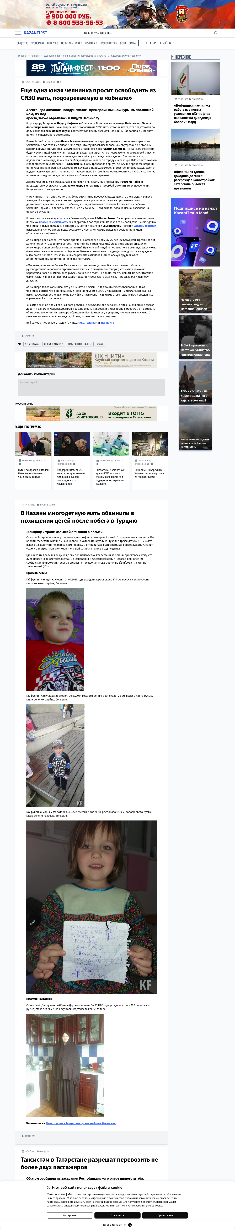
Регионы (35, 55)
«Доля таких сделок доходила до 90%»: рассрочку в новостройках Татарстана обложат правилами (194, 180)
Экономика (37, 43)
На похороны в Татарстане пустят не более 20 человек (81, 1123)
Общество (22, 43)
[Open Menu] (18, 33)
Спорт (78, 43)
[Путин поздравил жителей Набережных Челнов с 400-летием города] (33, 444)
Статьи (132, 43)
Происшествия (108, 43)
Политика (67, 43)
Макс (80, 322)
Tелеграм (91, 322)
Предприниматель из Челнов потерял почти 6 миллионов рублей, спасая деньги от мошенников (71, 476)
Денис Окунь (32, 343)
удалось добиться (145, 225)
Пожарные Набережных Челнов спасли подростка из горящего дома (149, 473)
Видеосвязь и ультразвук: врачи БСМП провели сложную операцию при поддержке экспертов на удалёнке (110, 476)
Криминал (91, 43)
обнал (100, 343)
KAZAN (35, 33)
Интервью (52, 43)
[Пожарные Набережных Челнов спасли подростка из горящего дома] (150, 444)
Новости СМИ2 (24, 403)
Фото (123, 43)
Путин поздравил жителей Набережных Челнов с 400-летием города (33, 473)
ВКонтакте (107, 322)
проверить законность (53, 222)
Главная (22, 55)
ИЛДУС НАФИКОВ (53, 343)
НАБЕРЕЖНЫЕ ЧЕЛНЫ (80, 343)
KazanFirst (30, 335)
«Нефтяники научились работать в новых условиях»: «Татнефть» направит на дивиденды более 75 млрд (192, 114)
